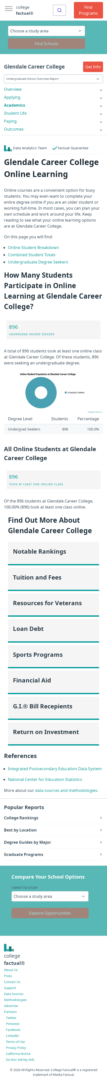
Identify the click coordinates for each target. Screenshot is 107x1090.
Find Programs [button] (88, 10)
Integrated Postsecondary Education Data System (55, 768)
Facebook (13, 1029)
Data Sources (13, 994)
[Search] (59, 10)
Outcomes (14, 129)
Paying (10, 121)
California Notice (18, 1053)
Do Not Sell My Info (20, 1059)
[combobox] (59, 10)
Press (8, 976)
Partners (10, 1011)
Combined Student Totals (31, 254)
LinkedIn (12, 1035)
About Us (11, 970)
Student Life (15, 113)
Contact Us (12, 982)
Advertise (11, 1006)
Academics (14, 105)
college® (14, 959)
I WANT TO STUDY (24, 887)
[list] (53, 89)
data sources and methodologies (66, 790)
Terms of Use (15, 1041)
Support (10, 988)
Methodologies (15, 1000)
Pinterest (12, 1023)
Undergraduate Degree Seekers (38, 262)
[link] (53, 89)
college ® (24, 10)
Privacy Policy (16, 1047)
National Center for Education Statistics (45, 779)
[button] (93, 67)
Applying (12, 97)
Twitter (11, 1017)
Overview (13, 89)
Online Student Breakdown (33, 247)
